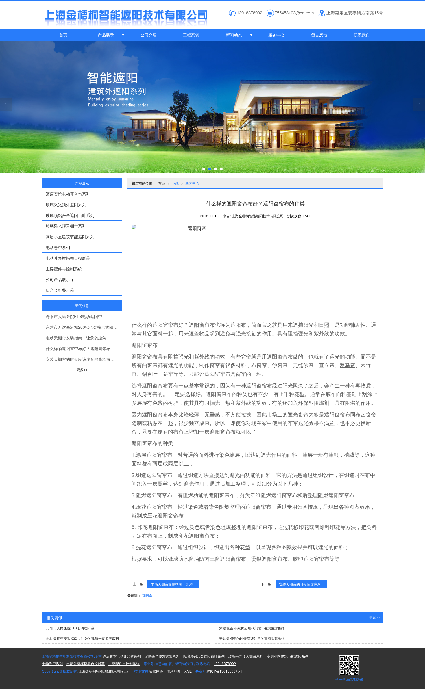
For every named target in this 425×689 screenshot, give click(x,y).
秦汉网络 (156, 670)
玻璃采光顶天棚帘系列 (66, 226)
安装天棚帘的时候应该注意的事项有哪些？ (84, 359)
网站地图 (174, 670)
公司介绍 (149, 35)
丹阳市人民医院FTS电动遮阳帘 (74, 316)
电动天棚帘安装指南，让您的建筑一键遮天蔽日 (84, 338)
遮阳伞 (147, 595)
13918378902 (225, 663)
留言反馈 (319, 35)
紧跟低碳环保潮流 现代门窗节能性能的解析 (252, 627)
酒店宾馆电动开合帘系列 (68, 194)
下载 (175, 183)
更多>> (82, 369)
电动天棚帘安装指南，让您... (173, 584)
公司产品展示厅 (60, 279)
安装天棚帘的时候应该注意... (301, 584)
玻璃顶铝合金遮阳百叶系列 (70, 215)
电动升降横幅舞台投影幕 (68, 258)
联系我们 (362, 35)
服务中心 (276, 35)
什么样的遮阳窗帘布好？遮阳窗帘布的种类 (84, 348)
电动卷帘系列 (58, 247)
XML (188, 670)
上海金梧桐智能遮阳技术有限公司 (105, 670)
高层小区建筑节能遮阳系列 (70, 236)
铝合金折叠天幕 (60, 290)
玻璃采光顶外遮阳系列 (66, 204)
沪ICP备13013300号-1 (224, 670)
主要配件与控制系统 (64, 269)
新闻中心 (192, 183)
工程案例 (191, 35)
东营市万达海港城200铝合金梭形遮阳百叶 (83, 327)
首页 (63, 35)
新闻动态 (234, 35)
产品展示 (106, 35)
